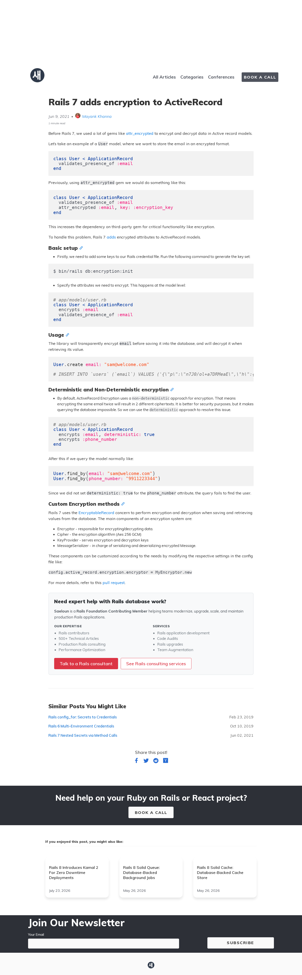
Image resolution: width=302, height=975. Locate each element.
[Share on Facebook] (136, 761)
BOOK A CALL (260, 77)
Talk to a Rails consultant (86, 663)
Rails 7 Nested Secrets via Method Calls (82, 735)
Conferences (221, 77)
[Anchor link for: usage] (66, 334)
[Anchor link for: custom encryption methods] (122, 503)
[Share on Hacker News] (165, 761)
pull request (114, 582)
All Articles (164, 77)
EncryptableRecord (96, 512)
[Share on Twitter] (146, 761)
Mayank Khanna (97, 116)
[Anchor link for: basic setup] (80, 247)
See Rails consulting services (156, 663)
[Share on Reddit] (156, 761)
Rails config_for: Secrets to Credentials (82, 717)
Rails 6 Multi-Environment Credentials (81, 726)
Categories (191, 77)
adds (111, 237)
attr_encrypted (139, 133)
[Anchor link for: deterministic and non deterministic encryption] (171, 389)
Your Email (36, 934)
